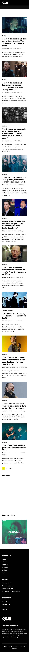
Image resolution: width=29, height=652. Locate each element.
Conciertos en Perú (7, 583)
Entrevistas (5, 564)
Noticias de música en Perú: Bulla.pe (11, 591)
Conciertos (5, 567)
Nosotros (4, 601)
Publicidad (4, 609)
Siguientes (11, 468)
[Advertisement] (14, 494)
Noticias (4, 36)
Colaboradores (6, 604)
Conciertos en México (7, 585)
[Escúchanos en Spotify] (14, 532)
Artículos (4, 310)
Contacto (4, 607)
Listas (3, 573)
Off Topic (4, 570)
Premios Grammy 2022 (7, 588)
